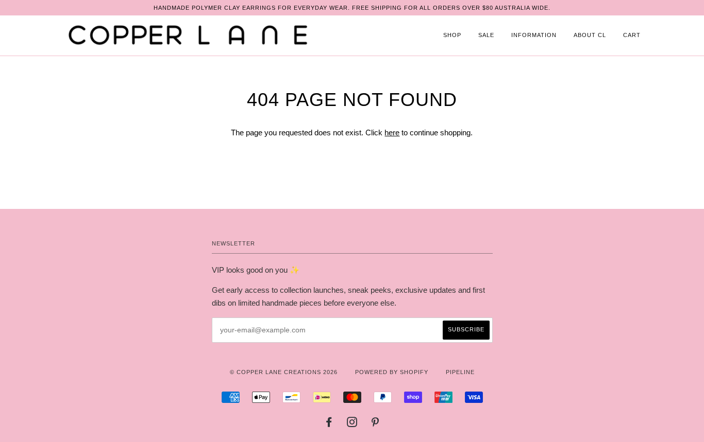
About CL (590, 35)
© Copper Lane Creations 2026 (284, 372)
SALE (486, 35)
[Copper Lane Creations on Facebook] (329, 424)
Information (534, 35)
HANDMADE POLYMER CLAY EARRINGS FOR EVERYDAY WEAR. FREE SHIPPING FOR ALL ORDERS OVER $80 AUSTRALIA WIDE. (352, 8)
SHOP (452, 35)
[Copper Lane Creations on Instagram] (352, 424)
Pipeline (460, 372)
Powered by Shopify (391, 372)
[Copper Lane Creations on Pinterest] (375, 424)
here (391, 132)
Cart (632, 35)
